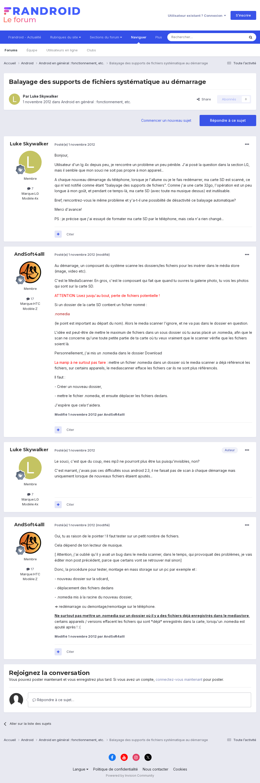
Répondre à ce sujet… (55, 700)
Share (205, 99)
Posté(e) (75, 144)
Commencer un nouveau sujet (166, 120)
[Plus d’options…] (247, 144)
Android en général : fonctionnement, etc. (96, 102)
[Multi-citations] (58, 234)
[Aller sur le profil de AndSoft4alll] (30, 272)
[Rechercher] (250, 37)
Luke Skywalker (44, 96)
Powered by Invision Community (130, 775)
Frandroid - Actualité (24, 37)
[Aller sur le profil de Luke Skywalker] (14, 99)
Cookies (180, 769)
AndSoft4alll (29, 254)
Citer (70, 234)
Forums (11, 50)
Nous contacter (155, 769)
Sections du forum (105, 37)
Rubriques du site (64, 37)
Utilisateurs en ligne (62, 50)
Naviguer (138, 37)
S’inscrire (243, 15)
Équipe (32, 50)
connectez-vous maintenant (179, 679)
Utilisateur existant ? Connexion (196, 15)
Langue (79, 769)
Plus (158, 37)
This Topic (230, 37)
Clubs (91, 50)
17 (32, 299)
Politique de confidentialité (115, 769)
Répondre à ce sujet (228, 120)
